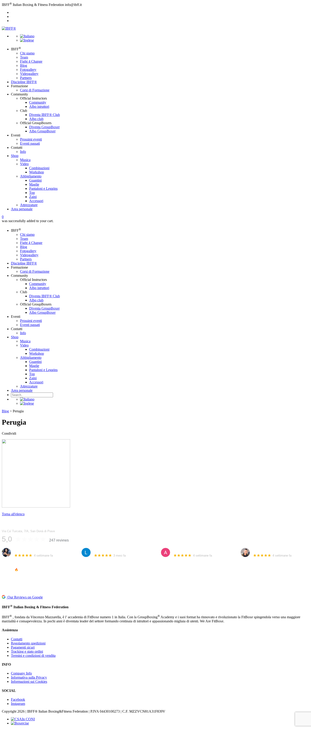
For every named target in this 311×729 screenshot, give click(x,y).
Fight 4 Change (31, 61)
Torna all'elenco (13, 514)
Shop (14, 156)
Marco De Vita (263, 550)
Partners (26, 78)
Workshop (36, 172)
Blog (23, 65)
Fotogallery (28, 70)
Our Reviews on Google (25, 597)
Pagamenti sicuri (23, 647)
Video (24, 164)
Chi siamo (27, 53)
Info (23, 152)
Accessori (36, 201)
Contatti (16, 639)
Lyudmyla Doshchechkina (112, 550)
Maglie (34, 184)
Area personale (22, 209)
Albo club (36, 119)
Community (37, 102)
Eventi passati (30, 143)
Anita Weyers (183, 550)
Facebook (18, 699)
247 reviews (59, 540)
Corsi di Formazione (34, 90)
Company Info (21, 673)
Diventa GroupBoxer (44, 127)
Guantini (35, 180)
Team (24, 57)
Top (32, 193)
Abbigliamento (30, 176)
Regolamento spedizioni (28, 643)
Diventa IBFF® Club (44, 115)
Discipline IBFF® (24, 82)
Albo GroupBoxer (42, 131)
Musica (25, 160)
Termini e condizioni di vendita (33, 655)
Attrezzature (29, 205)
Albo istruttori (39, 106)
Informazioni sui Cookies (29, 681)
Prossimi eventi (31, 139)
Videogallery (29, 74)
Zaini (33, 197)
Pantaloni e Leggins (43, 188)
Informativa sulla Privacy (29, 677)
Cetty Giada (23, 550)
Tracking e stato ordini (27, 651)
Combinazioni (39, 168)
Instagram (18, 704)
